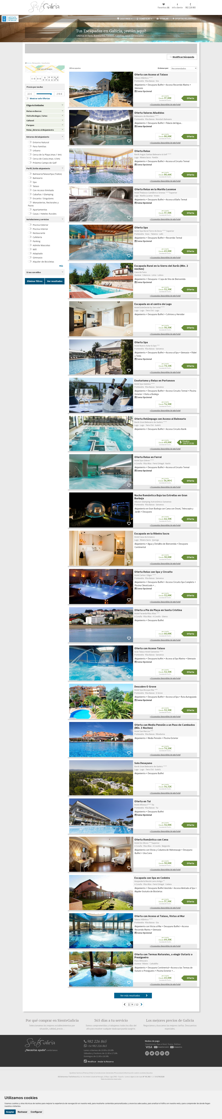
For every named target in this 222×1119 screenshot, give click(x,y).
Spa (35, 182)
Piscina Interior (40, 229)
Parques (30, 125)
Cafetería (37, 237)
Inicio (29, 63)
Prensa (85, 1073)
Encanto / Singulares (43, 198)
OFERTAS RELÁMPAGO (185, 18)
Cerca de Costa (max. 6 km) (46, 158)
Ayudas (150, 1073)
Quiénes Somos (75, 1073)
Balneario (37, 178)
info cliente (177, 7)
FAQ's (92, 1073)
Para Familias (39, 146)
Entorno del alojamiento (37, 136)
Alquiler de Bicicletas (43, 261)
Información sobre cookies (135, 1073)
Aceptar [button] (10, 1112)
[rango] (51, 94)
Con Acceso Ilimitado (43, 190)
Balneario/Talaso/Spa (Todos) (47, 174)
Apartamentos (40, 209)
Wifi (35, 249)
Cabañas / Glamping (43, 194)
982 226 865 (190, 7)
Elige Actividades (35, 105)
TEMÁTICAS (144, 18)
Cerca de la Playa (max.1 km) (47, 154)
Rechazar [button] (22, 1112)
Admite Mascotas (41, 245)
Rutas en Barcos (34, 111)
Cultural (30, 120)
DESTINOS (125, 18)
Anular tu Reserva (106, 1061)
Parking (36, 241)
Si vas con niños (33, 272)
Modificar (91, 1061)
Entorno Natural (41, 142)
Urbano (36, 150)
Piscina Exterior (40, 224)
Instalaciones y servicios (37, 219)
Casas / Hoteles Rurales (44, 213)
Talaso (36, 186)
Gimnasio (37, 257)
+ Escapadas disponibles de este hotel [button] (165, 104)
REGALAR (163, 18)
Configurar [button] (36, 1112)
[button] (182, 57)
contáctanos (52, 1050)
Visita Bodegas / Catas (36, 115)
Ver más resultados (130, 995)
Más (61, 265)
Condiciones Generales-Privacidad (109, 1073)
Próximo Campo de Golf (44, 162)
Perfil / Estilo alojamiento (38, 168)
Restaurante (39, 233)
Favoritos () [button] (163, 7)
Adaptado (38, 253)
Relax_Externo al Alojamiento (40, 130)
